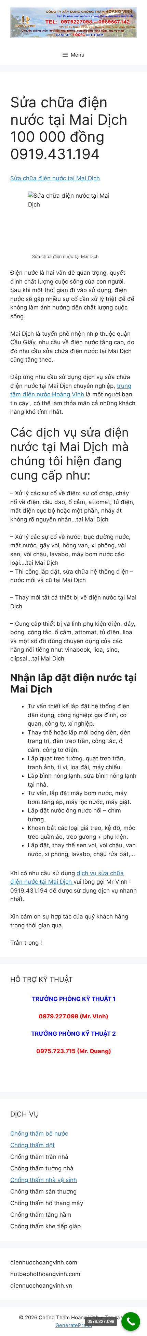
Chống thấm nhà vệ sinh (43, 1179)
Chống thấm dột (32, 1145)
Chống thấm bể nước (39, 1133)
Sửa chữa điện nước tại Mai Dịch (55, 178)
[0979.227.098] (130, 1321)
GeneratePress (73, 1325)
